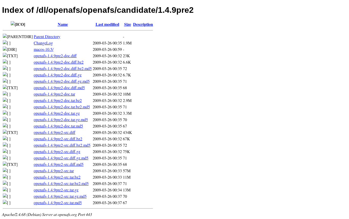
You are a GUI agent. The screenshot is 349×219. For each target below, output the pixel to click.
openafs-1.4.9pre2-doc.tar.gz (57, 113)
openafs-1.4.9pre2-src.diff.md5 (59, 164)
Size (127, 24)
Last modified (107, 24)
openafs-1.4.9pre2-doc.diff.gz (58, 74)
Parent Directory (47, 36)
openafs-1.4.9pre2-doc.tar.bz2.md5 (62, 106)
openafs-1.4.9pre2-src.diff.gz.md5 (61, 157)
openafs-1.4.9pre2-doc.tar (54, 94)
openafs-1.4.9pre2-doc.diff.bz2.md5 (63, 68)
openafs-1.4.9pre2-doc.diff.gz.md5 (62, 81)
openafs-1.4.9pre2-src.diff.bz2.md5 (62, 145)
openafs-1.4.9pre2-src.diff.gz (57, 151)
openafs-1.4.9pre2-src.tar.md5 (58, 202)
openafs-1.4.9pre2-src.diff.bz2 (58, 138)
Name (63, 24)
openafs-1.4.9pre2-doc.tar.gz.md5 (61, 119)
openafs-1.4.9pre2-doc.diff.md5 (59, 87)
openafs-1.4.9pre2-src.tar (54, 170)
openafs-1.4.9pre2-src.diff (54, 132)
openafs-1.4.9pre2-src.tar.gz (56, 189)
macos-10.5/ (43, 49)
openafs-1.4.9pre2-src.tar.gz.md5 (60, 196)
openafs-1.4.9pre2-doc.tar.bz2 (58, 100)
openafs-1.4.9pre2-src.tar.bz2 (57, 177)
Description (143, 24)
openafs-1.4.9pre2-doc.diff (55, 55)
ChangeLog (43, 42)
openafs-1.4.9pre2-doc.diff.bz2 (59, 62)
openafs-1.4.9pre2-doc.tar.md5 (58, 126)
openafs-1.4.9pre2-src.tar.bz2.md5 (61, 183)
